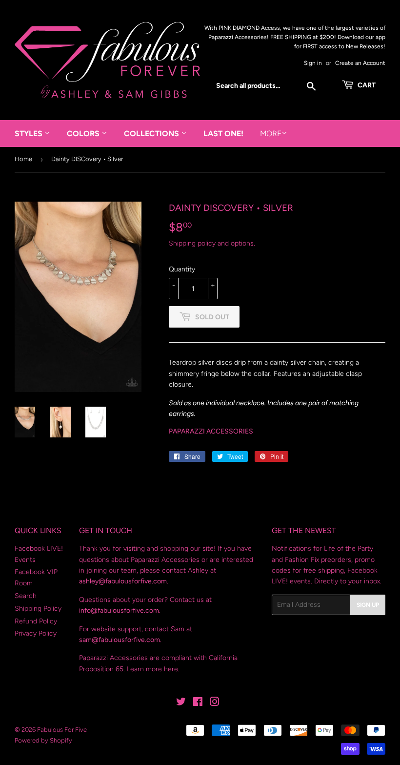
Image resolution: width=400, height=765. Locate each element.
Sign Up (368, 604)
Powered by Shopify (43, 740)
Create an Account (360, 63)
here (171, 669)
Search (26, 596)
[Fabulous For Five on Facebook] (198, 703)
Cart (366, 85)
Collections (152, 133)
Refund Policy (36, 621)
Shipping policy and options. (212, 243)
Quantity (182, 269)
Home (23, 159)
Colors (84, 133)
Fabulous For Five (62, 729)
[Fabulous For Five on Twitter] (181, 703)
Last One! (223, 133)
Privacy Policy (36, 633)
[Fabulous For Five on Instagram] (215, 703)
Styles (29, 133)
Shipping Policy (38, 608)
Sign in (313, 63)
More (270, 133)
